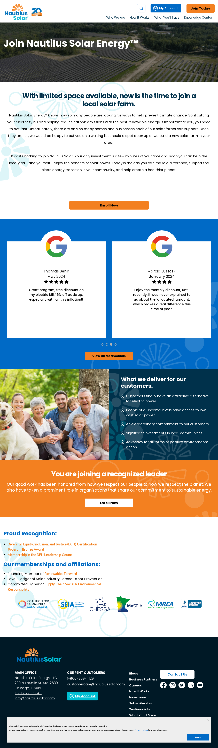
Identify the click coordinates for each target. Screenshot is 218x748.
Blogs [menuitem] (133, 673)
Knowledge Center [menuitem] (198, 17)
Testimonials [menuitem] (181, 52)
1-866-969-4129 (80, 678)
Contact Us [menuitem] (180, 41)
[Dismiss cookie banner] (208, 720)
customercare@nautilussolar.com (96, 684)
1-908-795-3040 (28, 693)
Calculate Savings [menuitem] (184, 30)
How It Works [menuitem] (140, 17)
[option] (56, 289)
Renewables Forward (60, 574)
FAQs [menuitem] (177, 46)
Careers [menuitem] (135, 685)
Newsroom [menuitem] (137, 697)
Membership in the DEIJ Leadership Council (40, 555)
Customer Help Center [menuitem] (188, 25)
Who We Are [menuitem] (115, 17)
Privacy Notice (141, 730)
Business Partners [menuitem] (143, 679)
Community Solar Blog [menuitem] (187, 36)
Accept (198, 737)
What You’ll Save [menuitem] (166, 17)
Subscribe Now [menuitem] (140, 703)
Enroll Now (109, 205)
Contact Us (177, 674)
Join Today (200, 8)
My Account (168, 8)
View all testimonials (109, 356)
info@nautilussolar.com (35, 698)
